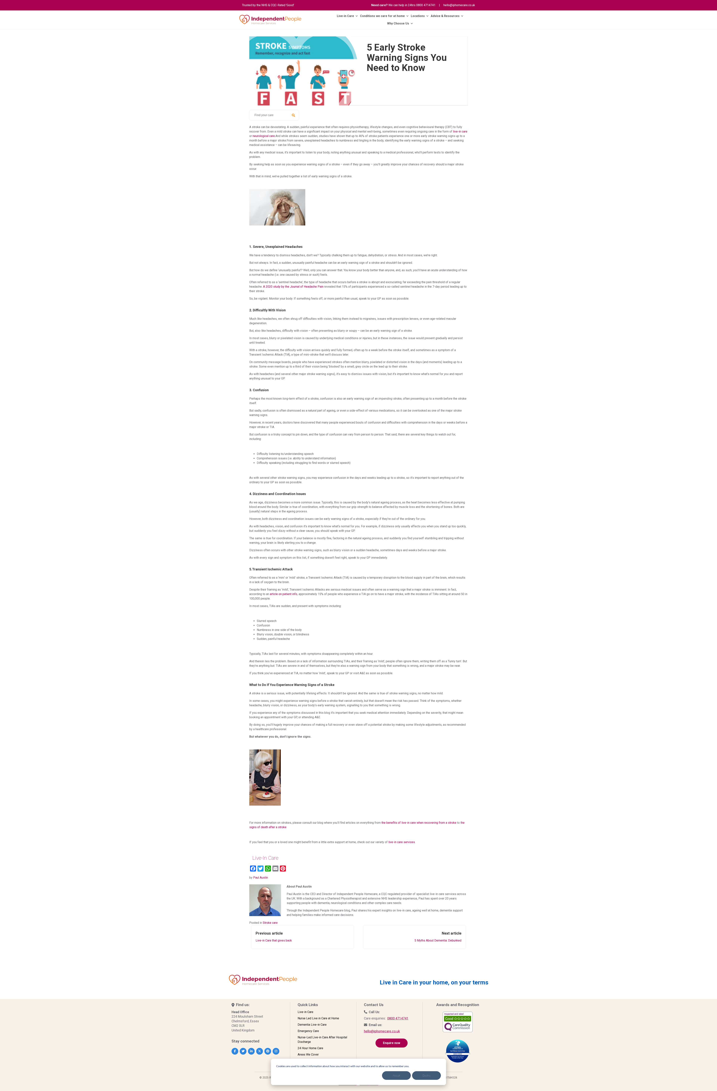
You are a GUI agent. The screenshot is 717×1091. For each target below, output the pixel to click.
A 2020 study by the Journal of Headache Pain (293, 286)
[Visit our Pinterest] (267, 1051)
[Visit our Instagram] (276, 1051)
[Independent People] (270, 19)
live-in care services (401, 842)
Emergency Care (308, 1031)
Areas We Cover (308, 1054)
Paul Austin (260, 877)
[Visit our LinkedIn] (251, 1051)
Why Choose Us (398, 23)
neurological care (264, 136)
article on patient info (283, 594)
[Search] (293, 115)
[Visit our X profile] (259, 1051)
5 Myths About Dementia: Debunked (438, 936)
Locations (418, 16)
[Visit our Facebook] (235, 1051)
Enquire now (391, 1043)
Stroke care (270, 923)
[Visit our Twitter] (243, 1051)
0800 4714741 (425, 5)
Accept (396, 1075)
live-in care (460, 131)
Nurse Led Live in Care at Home (318, 1018)
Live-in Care (345, 16)
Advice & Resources (445, 16)
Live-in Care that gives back (274, 936)
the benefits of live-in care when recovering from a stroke (418, 822)
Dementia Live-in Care (312, 1024)
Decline (427, 1075)
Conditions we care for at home (382, 16)
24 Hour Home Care (310, 1048)
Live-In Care (265, 858)
